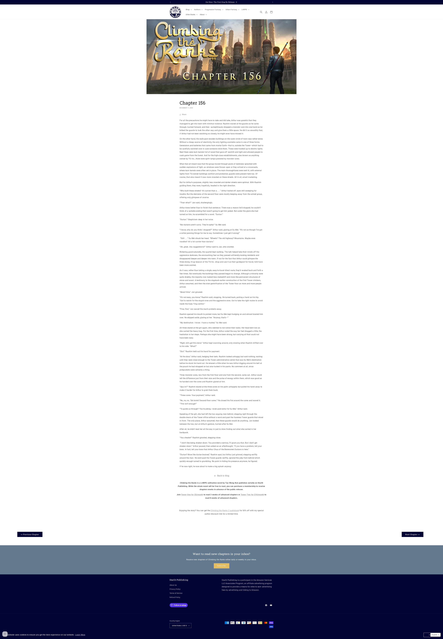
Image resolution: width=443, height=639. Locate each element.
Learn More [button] (80, 635)
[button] (188, 9)
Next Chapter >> (412, 534)
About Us (173, 585)
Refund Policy (175, 597)
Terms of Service (176, 593)
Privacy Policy (175, 589)
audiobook (225, 510)
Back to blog (223, 475)
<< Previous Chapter (30, 534)
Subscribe (221, 566)
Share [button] (184, 114)
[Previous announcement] (170, 2)
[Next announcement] (272, 2)
